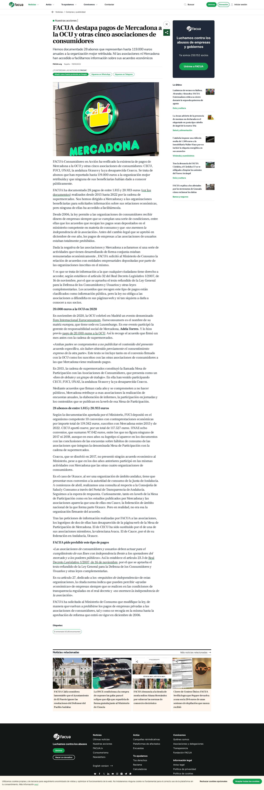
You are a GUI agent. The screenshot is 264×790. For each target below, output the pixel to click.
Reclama (137, 764)
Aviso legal (179, 764)
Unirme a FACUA (193, 66)
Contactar (109, 4)
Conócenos (89, 4)
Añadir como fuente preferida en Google (71, 74)
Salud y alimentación (182, 130)
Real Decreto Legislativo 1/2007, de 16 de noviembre (103, 560)
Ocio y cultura (179, 108)
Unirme (211, 4)
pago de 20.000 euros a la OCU (83, 333)
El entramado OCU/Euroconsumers (67, 632)
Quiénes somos (181, 739)
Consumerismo (100, 752)
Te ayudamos (67, 4)
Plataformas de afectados (146, 743)
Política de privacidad (184, 769)
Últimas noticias (101, 739)
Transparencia (180, 748)
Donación (223, 4)
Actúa (48, 4)
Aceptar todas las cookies (247, 781)
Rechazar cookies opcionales (213, 781)
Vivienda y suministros (183, 156)
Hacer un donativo (63, 757)
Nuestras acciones (102, 743)
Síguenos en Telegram (124, 74)
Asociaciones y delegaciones (188, 743)
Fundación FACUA (182, 752)
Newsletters (99, 757)
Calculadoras (140, 769)
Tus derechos (140, 760)
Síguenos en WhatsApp (100, 74)
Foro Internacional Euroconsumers (77, 320)
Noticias (32, 4)
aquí (36, 784)
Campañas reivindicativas (146, 739)
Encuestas (138, 748)
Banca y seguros (180, 197)
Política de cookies (183, 773)
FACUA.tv (98, 748)
